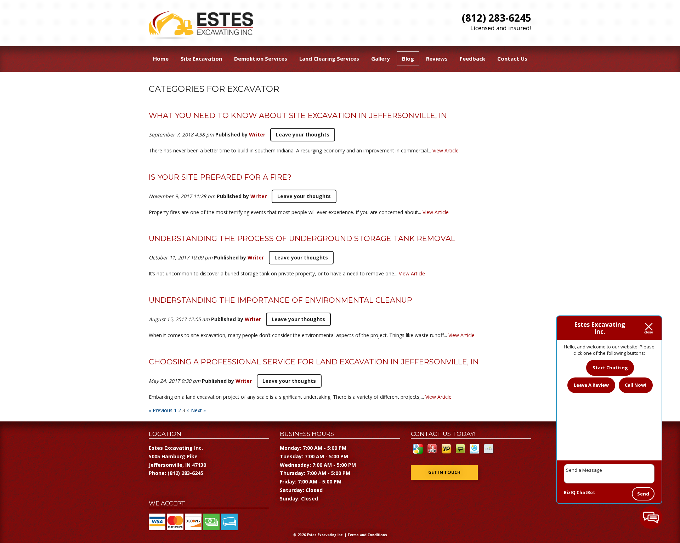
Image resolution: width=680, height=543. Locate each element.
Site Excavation (201, 58)
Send (643, 494)
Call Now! (635, 385)
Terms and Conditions (367, 535)
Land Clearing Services (329, 58)
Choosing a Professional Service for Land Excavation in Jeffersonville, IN (314, 361)
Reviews (437, 58)
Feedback (472, 58)
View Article (445, 150)
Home (161, 58)
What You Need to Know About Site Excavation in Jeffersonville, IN (298, 115)
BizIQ (570, 492)
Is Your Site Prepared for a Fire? (220, 177)
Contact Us (512, 58)
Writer (257, 134)
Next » (198, 410)
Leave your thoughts (302, 134)
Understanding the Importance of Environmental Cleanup (280, 300)
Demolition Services (260, 58)
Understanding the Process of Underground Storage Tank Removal (302, 238)
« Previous (160, 410)
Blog (408, 58)
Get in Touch (444, 472)
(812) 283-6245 (496, 17)
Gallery (380, 58)
